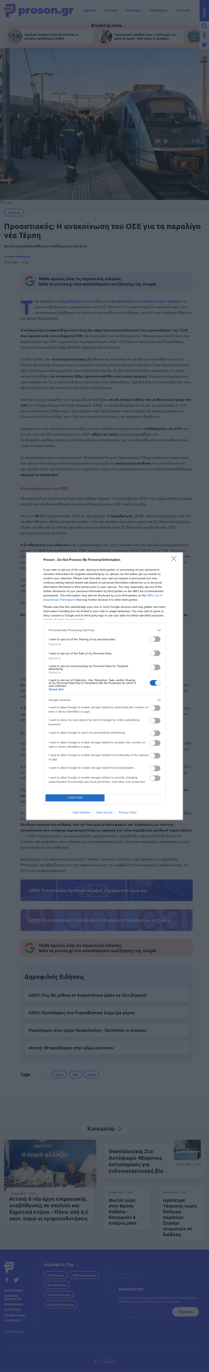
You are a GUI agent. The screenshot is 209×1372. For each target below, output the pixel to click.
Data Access (104, 812)
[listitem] (104, 630)
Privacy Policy (128, 812)
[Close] (175, 560)
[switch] (155, 639)
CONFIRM (75, 797)
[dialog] (104, 686)
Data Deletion (81, 812)
